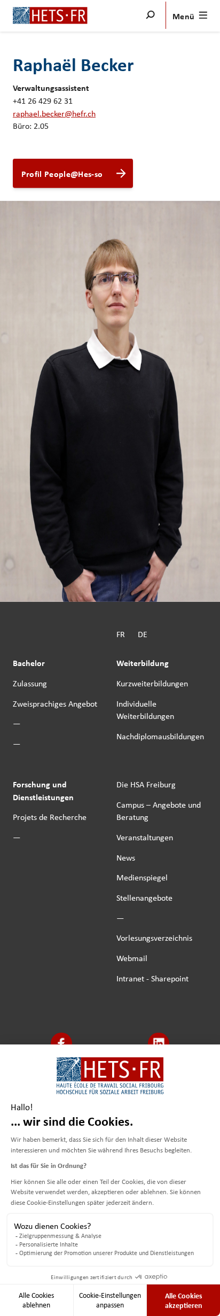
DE (142, 633)
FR (120, 633)
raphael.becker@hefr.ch (54, 113)
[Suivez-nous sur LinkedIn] (159, 1044)
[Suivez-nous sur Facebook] (62, 1044)
